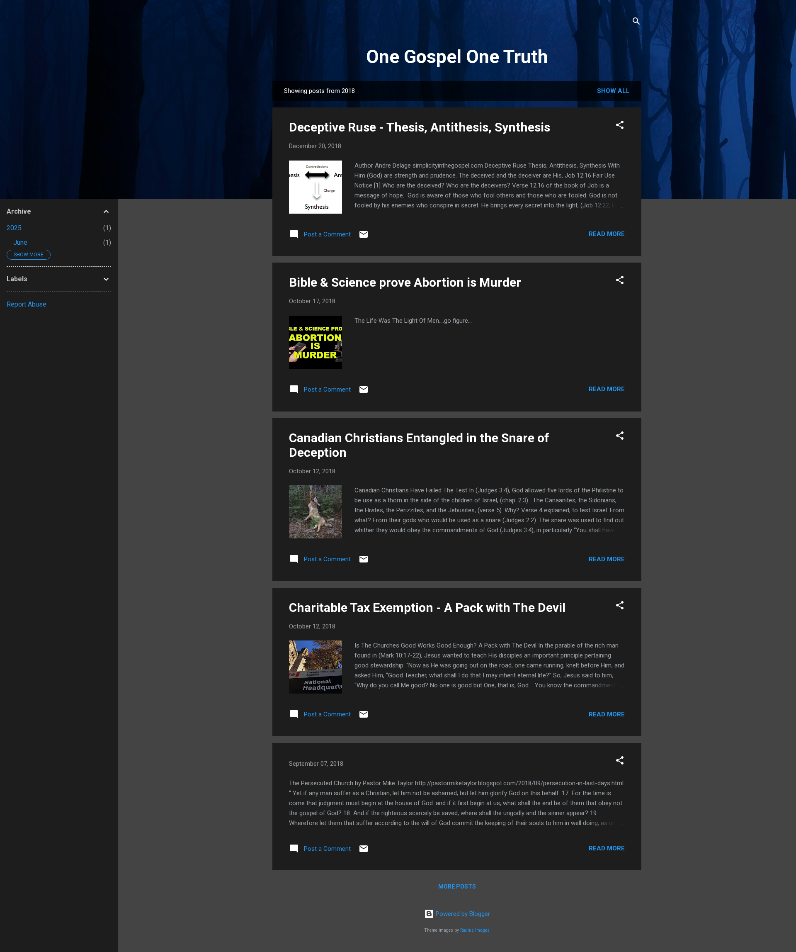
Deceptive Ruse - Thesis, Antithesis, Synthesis (419, 127)
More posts (457, 886)
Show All (613, 91)
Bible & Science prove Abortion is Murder (405, 282)
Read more (607, 234)
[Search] (636, 22)
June (20, 242)
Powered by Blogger (462, 914)
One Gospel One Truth (457, 57)
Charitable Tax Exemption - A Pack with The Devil (427, 607)
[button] (620, 126)
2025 (14, 228)
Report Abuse (26, 304)
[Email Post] (364, 237)
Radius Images (475, 930)
